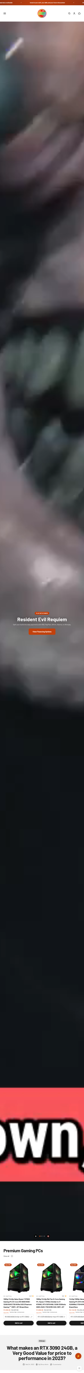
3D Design (42, 1341)
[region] (42, 623)
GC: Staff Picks (8, 1296)
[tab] (41, 1236)
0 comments (57, 1364)
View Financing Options (42, 631)
